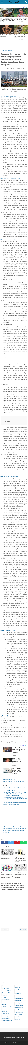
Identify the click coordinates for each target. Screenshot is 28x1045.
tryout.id (17, 1016)
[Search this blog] (26, 2)
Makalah (4, 1004)
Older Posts (23, 929)
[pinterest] (17, 842)
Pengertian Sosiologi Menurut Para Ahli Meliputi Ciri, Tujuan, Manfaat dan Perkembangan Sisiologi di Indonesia (15, 789)
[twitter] (11, 842)
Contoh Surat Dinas (6, 990)
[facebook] (4, 842)
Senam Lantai (18, 1014)
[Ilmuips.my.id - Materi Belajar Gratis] (14, 2)
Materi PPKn (18, 1000)
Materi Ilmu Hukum (6, 1018)
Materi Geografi (5, 1016)
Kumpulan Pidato (6, 1002)
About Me (8, 1035)
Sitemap (14, 1037)
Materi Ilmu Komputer (7, 1020)
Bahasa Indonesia (6, 985)
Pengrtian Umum (19, 1012)
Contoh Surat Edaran (7, 992)
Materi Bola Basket (6, 1009)
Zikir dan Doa (18, 1019)
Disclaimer (22, 1035)
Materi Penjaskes (19, 998)
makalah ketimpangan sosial (9, 783)
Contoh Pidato (5, 988)
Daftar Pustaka (15, 1035)
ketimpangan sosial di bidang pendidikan (12, 826)
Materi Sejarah (18, 1002)
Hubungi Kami (20, 1037)
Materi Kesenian (19, 989)
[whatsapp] (23, 842)
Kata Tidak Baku (6, 999)
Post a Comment (21, 68)
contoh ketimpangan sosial (9, 779)
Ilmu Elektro (4, 995)
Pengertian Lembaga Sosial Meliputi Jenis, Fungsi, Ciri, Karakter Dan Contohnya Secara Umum (15, 799)
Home (3, 1035)
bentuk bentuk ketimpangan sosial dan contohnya (14, 802)
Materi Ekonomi (5, 1013)
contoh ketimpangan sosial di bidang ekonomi (13, 781)
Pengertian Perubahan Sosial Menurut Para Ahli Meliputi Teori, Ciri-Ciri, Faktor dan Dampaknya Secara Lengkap (15, 794)
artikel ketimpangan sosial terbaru (11, 804)
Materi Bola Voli (5, 1011)
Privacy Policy (7, 1037)
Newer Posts (5, 929)
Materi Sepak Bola (19, 1005)
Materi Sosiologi (19, 1007)
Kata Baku (4, 997)
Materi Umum (18, 1009)
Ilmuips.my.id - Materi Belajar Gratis (16, 1042)
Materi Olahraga (19, 996)
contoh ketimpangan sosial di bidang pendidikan (14, 828)
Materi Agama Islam (6, 1006)
